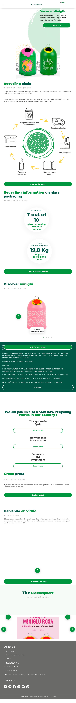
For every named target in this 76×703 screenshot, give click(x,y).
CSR (7, 658)
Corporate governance (14, 655)
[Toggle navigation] (3, 5)
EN (63, 2)
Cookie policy (42, 696)
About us (9, 651)
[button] (43, 337)
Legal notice (24, 696)
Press (8, 680)
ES (59, 2)
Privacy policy (33, 696)
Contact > (12, 663)
